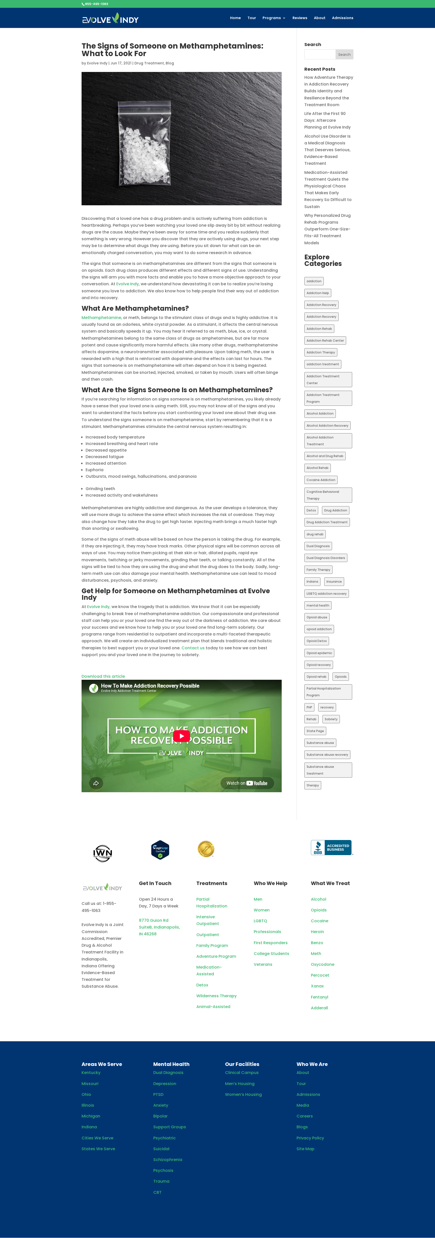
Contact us (193, 648)
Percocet (320, 975)
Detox (311, 510)
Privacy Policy (310, 1138)
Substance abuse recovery (327, 754)
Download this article (103, 676)
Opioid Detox (317, 641)
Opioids (341, 676)
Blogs (302, 1127)
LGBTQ (260, 921)
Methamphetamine (101, 318)
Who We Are (312, 1064)
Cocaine (319, 921)
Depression (164, 1084)
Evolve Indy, (99, 607)
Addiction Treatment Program (323, 398)
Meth (316, 953)
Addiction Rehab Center (325, 340)
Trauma (161, 1181)
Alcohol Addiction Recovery (327, 425)
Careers (305, 1116)
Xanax (317, 986)
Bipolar (160, 1116)
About (319, 18)
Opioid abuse (317, 617)
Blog (170, 63)
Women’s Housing (243, 1094)
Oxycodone (322, 964)
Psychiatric (164, 1138)
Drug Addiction (335, 510)
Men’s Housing (240, 1084)
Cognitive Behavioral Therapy (323, 495)
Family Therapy (318, 570)
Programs (272, 18)
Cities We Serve (97, 1138)
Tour (251, 18)
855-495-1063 (96, 4)
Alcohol (318, 899)
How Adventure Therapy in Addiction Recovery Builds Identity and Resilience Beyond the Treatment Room (328, 91)
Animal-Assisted (213, 1007)
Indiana (312, 581)
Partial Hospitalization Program (324, 691)
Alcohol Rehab (318, 468)
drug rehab (315, 534)
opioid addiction (319, 629)
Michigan (91, 1116)
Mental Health (171, 1064)
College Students (271, 953)
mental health (318, 605)
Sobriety (331, 719)
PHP (309, 707)
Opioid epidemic (319, 653)
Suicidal (161, 1149)
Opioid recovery (319, 665)
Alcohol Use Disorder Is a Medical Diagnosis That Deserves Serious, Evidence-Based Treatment (327, 150)
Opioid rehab (317, 676)
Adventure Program (216, 956)
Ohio (86, 1094)
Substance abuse (320, 743)
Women (262, 910)
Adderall (319, 1008)
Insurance (334, 581)
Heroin (317, 932)
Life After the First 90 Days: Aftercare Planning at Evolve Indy (327, 120)
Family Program (212, 945)
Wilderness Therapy (216, 996)
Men (258, 899)
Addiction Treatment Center (323, 379)
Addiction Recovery (321, 305)
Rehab (311, 719)
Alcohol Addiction (320, 413)
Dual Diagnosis (318, 546)
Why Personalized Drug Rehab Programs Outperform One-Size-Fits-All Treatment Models (327, 229)
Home (235, 18)
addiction (314, 281)
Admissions (342, 18)
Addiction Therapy (321, 352)
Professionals (267, 932)
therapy (313, 785)
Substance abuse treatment (320, 770)
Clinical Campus (242, 1072)
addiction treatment (323, 364)
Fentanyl (319, 997)
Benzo (317, 943)
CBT (157, 1192)
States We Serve (98, 1149)
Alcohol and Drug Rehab (325, 456)
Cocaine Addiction (321, 480)
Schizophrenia (167, 1160)
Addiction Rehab (319, 329)
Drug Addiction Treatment (327, 522)
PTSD (158, 1094)
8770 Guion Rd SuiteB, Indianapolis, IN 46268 (159, 927)
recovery (327, 707)
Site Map (305, 1149)
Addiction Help (318, 293)
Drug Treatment (149, 63)
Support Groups (169, 1127)
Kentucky (91, 1072)
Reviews (300, 18)
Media (303, 1105)
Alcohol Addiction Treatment (320, 440)
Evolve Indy (97, 63)
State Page (315, 731)
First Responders (271, 943)
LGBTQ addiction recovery (327, 593)
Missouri (90, 1084)
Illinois (88, 1105)
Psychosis (163, 1170)
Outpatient (207, 935)
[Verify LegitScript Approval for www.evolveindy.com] (160, 858)
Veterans (263, 964)
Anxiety (160, 1105)
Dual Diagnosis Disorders (326, 558)
